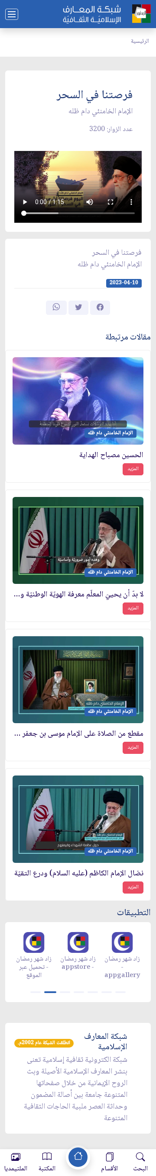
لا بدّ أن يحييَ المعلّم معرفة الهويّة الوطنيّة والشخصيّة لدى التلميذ (78, 595)
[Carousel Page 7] (120, 992)
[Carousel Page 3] (65, 992)
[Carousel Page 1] (35, 992)
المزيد (133, 469)
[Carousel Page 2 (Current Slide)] (50, 992)
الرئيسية (140, 41)
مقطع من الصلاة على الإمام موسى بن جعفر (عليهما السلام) (78, 734)
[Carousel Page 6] (106, 992)
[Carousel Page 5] (93, 992)
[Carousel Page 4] (79, 992)
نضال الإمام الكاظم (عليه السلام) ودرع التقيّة (78, 874)
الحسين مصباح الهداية (111, 455)
